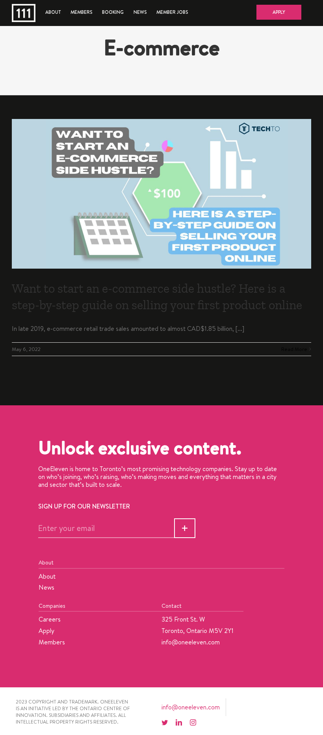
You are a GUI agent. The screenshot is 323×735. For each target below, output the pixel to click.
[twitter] (165, 722)
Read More (294, 349)
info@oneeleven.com (191, 642)
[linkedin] (179, 722)
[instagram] (193, 722)
